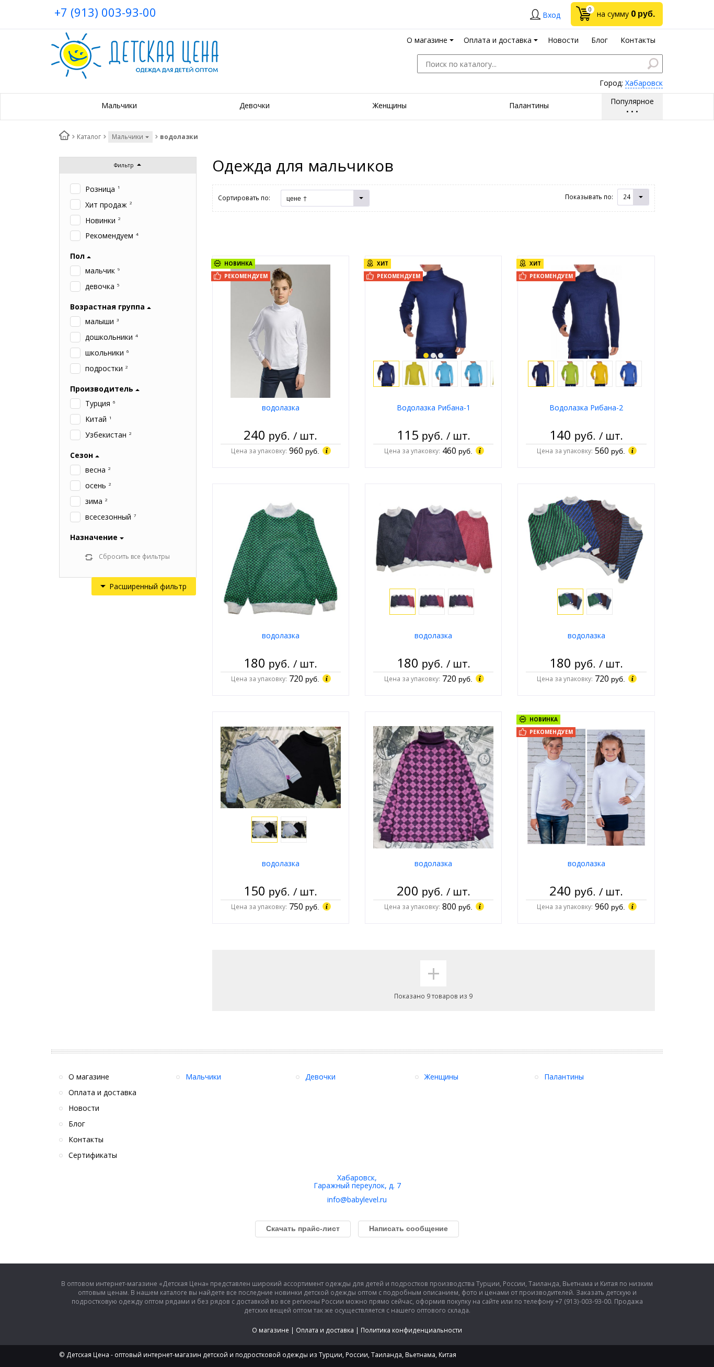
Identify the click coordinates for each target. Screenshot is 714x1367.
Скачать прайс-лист (303, 1228)
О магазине (270, 1330)
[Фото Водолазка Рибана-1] (433, 311)
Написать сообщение (408, 1228)
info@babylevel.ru (357, 1199)
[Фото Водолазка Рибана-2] (586, 311)
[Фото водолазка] (280, 331)
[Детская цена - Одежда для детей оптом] (134, 37)
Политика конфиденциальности (411, 1330)
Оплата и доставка (325, 1330)
